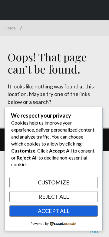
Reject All (53, 196)
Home (10, 27)
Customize (53, 182)
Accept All (54, 211)
